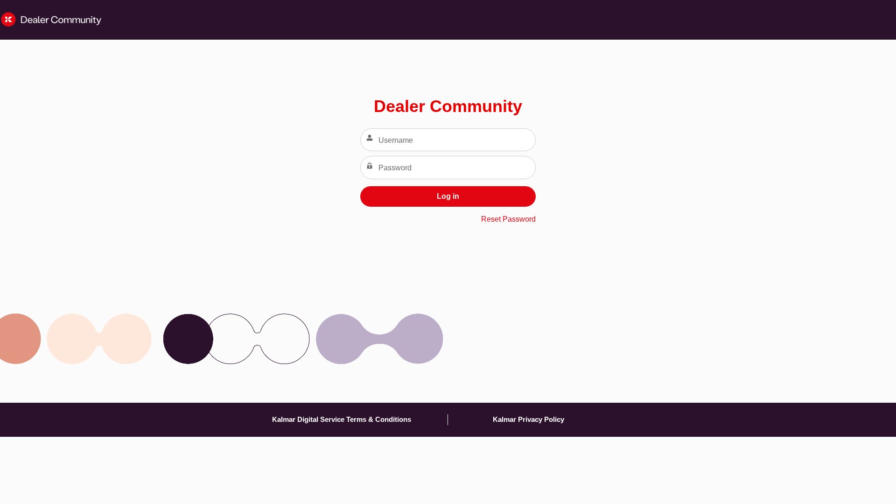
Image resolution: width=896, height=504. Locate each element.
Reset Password (508, 219)
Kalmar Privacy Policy (528, 419)
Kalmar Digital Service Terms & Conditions (341, 419)
